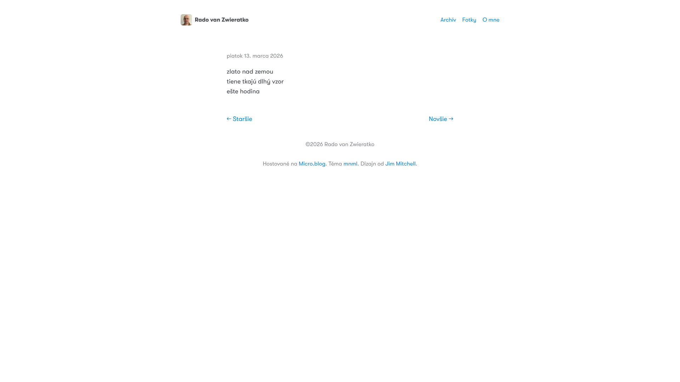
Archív (448, 20)
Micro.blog (312, 164)
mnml (350, 164)
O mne (491, 20)
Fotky (469, 20)
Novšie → (441, 119)
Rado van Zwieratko (222, 20)
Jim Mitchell (400, 164)
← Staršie (239, 119)
